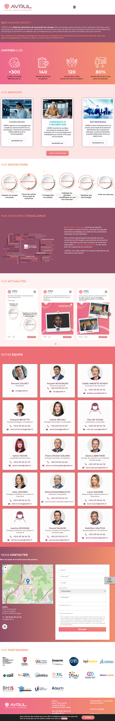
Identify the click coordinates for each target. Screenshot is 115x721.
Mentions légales (97, 709)
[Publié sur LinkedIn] (34, 292)
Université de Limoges (75, 227)
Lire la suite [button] (11, 300)
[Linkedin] (4, 626)
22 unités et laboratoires (84, 245)
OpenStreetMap (48, 603)
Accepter (88, 717)
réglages (64, 719)
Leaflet (38, 603)
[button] (74, 7)
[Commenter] (13, 337)
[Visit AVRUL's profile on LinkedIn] (9, 292)
